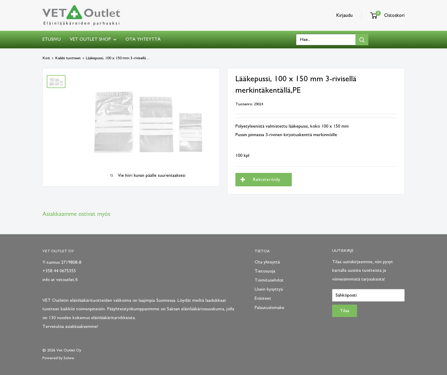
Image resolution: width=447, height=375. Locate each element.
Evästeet (263, 298)
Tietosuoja (265, 271)
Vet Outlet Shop (90, 39)
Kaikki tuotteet (68, 58)
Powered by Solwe (58, 358)
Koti (46, 58)
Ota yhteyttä (143, 39)
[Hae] (361, 39)
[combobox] (325, 39)
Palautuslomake (269, 307)
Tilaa (344, 310)
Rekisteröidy (266, 179)
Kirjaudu (344, 15)
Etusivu (51, 39)
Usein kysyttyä (269, 289)
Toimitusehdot (269, 280)
